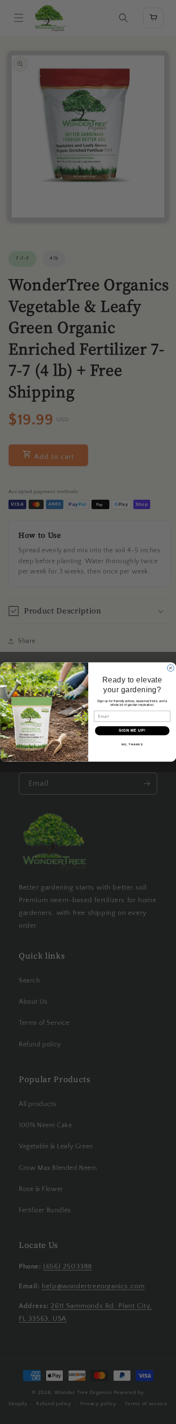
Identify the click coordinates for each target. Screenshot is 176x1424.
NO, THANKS (132, 744)
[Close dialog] (170, 668)
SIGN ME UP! (131, 731)
